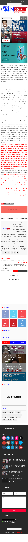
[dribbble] (15, 1)
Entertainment (6, 414)
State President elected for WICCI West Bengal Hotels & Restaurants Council (12, 348)
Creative (11, 412)
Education (18, 412)
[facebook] (4, 1)
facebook (24, 271)
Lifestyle (18, 417)
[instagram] (21, 1)
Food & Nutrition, (18, 37)
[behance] (19, 1)
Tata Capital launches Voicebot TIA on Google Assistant (15, 480)
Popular (5, 342)
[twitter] (6, 1)
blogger (15, 271)
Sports (9, 419)
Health (4, 417)
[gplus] (8, 1)
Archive (22, 342)
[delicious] (23, 1)
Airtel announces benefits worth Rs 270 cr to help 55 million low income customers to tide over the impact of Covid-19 (13, 368)
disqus (19, 271)
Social (4, 419)
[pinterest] (10, 1)
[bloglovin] (13, 1)
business (4, 412)
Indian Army (11, 417)
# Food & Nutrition (9, 203)
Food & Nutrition (16, 414)
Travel (15, 419)
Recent (14, 342)
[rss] (17, 1)
